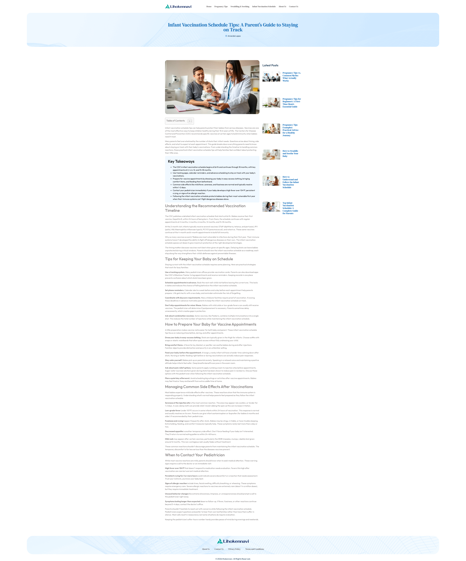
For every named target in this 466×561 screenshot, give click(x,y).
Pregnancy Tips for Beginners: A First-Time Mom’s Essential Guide (292, 102)
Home (209, 6)
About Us (282, 6)
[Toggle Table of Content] (188, 121)
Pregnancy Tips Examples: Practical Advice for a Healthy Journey (290, 130)
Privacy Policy (234, 549)
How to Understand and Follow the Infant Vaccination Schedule (291, 182)
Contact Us (293, 6)
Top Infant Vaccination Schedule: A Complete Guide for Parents (290, 208)
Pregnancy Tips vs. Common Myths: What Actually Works (292, 76)
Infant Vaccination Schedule (264, 6)
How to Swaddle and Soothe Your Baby (290, 153)
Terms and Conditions (254, 549)
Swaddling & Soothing (240, 6)
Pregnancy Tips (221, 6)
